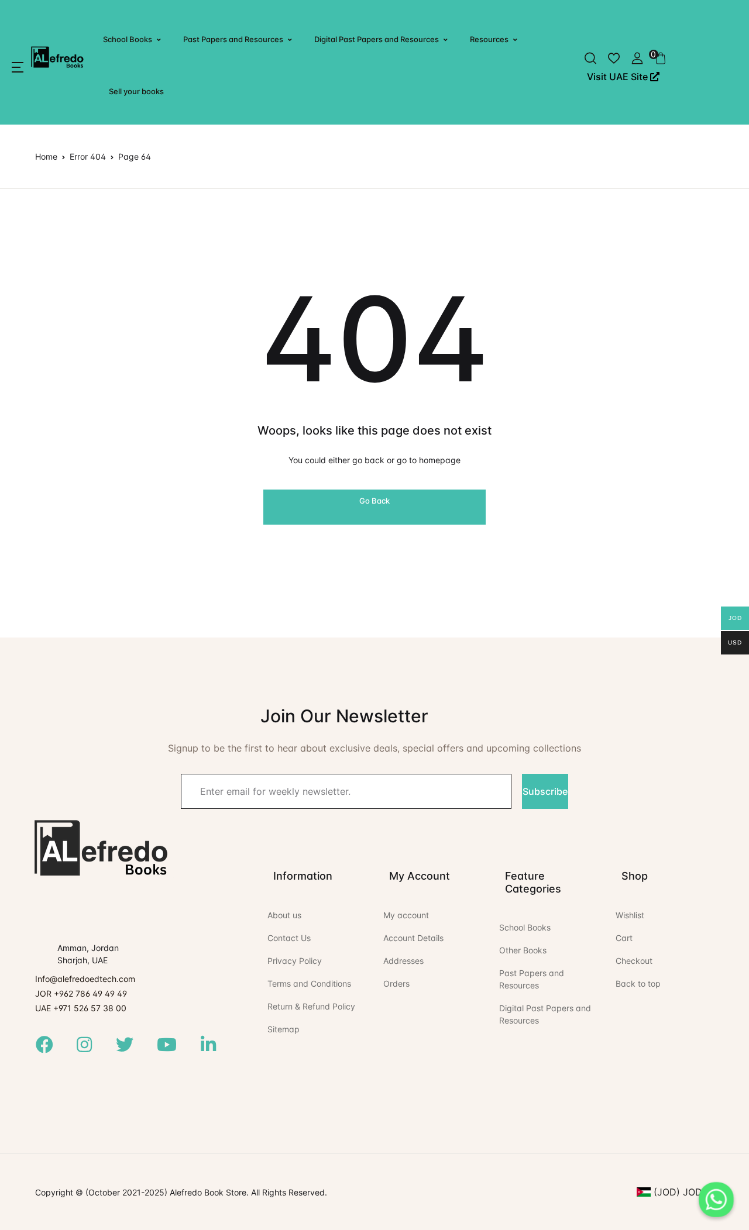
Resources (489, 39)
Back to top (638, 983)
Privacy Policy (294, 961)
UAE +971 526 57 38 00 (80, 1008)
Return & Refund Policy (311, 1006)
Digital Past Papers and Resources (376, 39)
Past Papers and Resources (233, 39)
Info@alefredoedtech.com (85, 979)
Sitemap (283, 1029)
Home (46, 156)
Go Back (374, 500)
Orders (396, 983)
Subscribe (545, 791)
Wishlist (630, 915)
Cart (624, 938)
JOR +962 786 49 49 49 (81, 993)
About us (284, 915)
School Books (127, 39)
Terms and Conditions (309, 983)
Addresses (403, 961)
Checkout (634, 961)
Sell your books (136, 91)
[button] (17, 67)
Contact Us (289, 938)
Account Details (413, 938)
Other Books (523, 950)
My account (406, 915)
